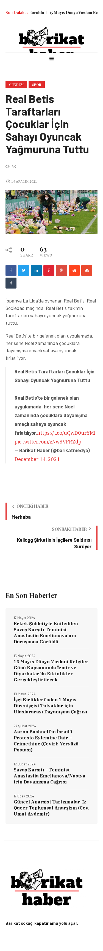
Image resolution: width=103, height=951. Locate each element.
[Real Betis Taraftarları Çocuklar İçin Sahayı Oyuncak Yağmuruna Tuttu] (51, 211)
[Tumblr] (10, 283)
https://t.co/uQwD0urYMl (66, 433)
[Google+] (61, 270)
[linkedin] (36, 270)
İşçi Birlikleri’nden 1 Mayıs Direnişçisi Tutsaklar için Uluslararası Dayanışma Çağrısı (50, 705)
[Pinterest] (48, 270)
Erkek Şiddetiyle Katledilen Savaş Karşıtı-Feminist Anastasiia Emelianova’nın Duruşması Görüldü (46, 632)
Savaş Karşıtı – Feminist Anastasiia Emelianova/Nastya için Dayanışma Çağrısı (49, 776)
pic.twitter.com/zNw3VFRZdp (48, 442)
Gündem (16, 84)
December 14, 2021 (37, 459)
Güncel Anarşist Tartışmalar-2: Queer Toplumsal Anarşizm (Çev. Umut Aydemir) (51, 808)
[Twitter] (23, 270)
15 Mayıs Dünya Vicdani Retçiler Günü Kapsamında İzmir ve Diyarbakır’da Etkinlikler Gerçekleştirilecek (51, 670)
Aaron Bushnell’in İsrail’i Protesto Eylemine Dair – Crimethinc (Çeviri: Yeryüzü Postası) (46, 741)
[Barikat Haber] (51, 43)
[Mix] (86, 270)
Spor (36, 84)
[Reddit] (74, 270)
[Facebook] (10, 270)
